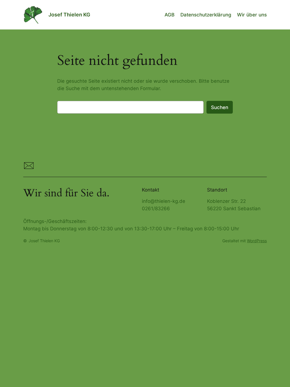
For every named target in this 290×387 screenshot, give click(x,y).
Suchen (219, 107)
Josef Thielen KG (69, 15)
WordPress (257, 240)
